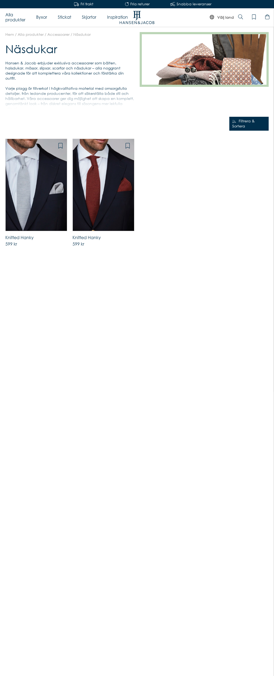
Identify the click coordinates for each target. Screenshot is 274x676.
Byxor (41, 17)
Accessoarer (58, 34)
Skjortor (89, 17)
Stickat (64, 17)
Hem (9, 34)
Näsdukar (82, 34)
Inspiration (117, 17)
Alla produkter (15, 17)
